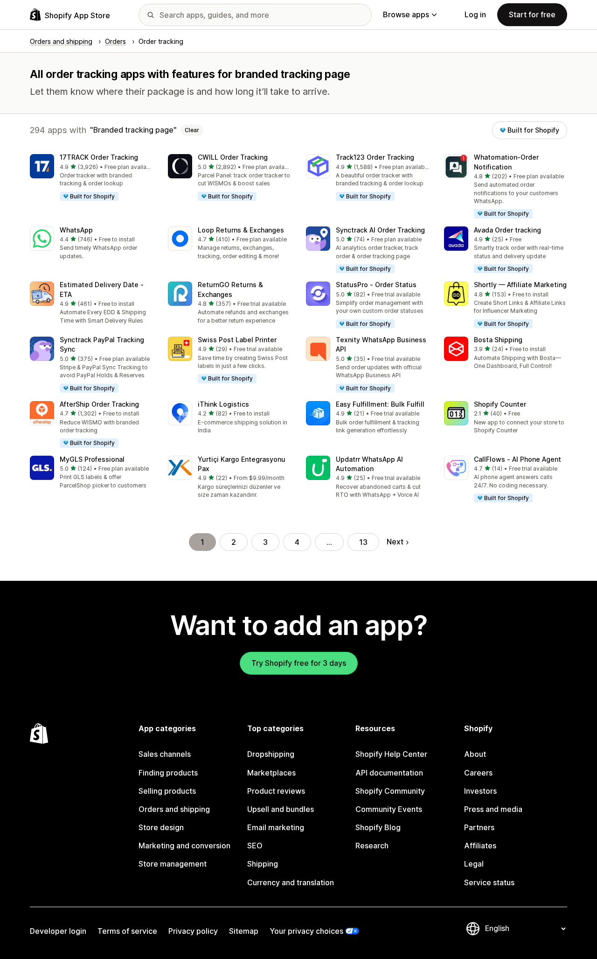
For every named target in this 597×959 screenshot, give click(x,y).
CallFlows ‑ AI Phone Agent (517, 459)
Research (372, 845)
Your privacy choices (306, 931)
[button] (91, 178)
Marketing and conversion (184, 845)
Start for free (532, 14)
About (475, 754)
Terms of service (127, 931)
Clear (192, 130)
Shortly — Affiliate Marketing (520, 285)
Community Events (388, 809)
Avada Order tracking (507, 230)
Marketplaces (271, 772)
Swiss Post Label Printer (237, 340)
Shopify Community (390, 791)
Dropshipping (270, 754)
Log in (475, 14)
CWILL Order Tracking (233, 157)
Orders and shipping (174, 809)
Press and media (493, 809)
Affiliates (480, 845)
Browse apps (406, 14)
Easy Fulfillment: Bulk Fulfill (380, 404)
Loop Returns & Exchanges (241, 230)
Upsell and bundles (280, 809)
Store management (173, 863)
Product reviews (276, 791)
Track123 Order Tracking (375, 157)
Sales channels (165, 754)
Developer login (58, 931)
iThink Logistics (223, 404)
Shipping (262, 863)
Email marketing (275, 827)
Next (395, 541)
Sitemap (243, 931)
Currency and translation (290, 882)
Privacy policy (193, 931)
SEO (255, 845)
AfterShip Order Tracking (99, 404)
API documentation (389, 772)
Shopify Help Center (391, 754)
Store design (161, 827)
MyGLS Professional (92, 459)
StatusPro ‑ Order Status (376, 285)
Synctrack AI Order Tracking (380, 230)
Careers (478, 772)
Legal (474, 863)
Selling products (167, 791)
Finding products (168, 772)
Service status (489, 882)
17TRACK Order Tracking (99, 157)
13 (363, 542)
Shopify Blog (378, 827)
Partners (479, 827)
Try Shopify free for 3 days (298, 663)
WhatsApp (76, 230)
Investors (480, 791)
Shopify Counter (500, 404)
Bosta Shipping (498, 340)
